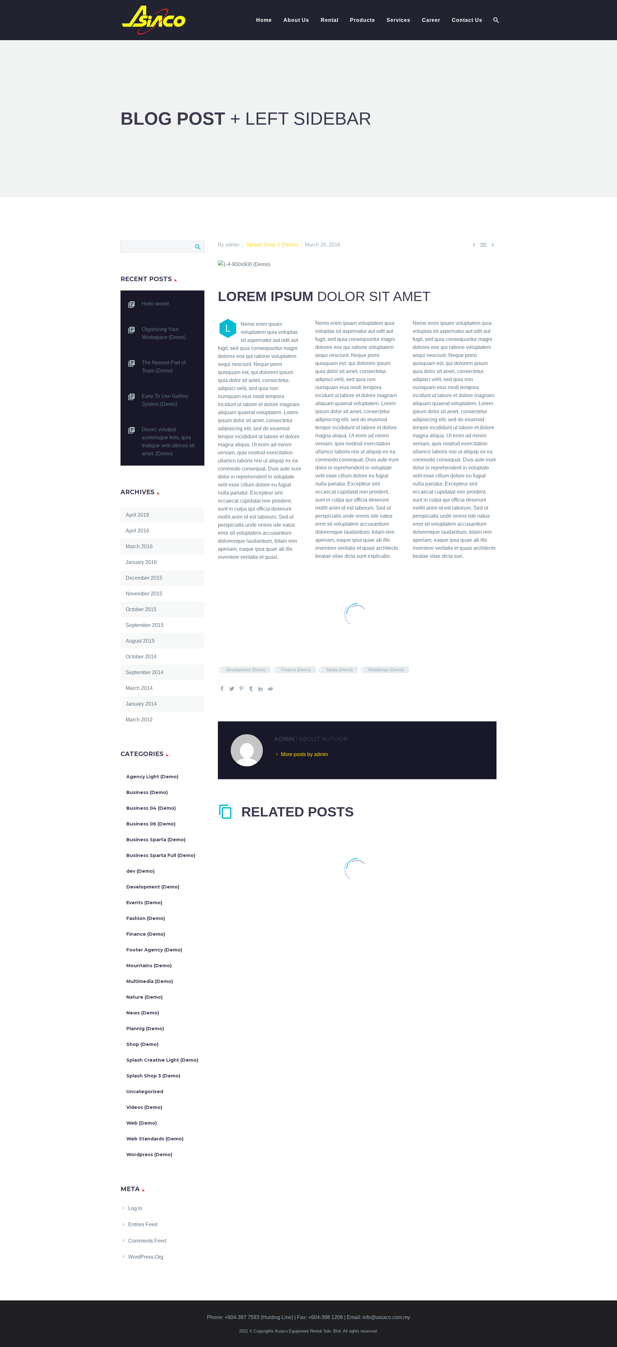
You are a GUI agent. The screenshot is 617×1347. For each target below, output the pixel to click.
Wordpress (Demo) (149, 1154)
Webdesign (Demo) (386, 669)
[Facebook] (222, 688)
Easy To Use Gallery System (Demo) (165, 400)
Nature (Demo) (144, 997)
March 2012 (139, 719)
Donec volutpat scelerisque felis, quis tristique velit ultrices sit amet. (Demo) (168, 441)
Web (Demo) (141, 1123)
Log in (135, 1208)
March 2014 (139, 688)
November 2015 (144, 593)
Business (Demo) (147, 792)
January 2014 (141, 704)
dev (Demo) (140, 871)
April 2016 (137, 530)
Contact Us (467, 20)
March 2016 (139, 546)
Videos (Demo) (144, 1107)
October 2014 (141, 656)
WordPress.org (145, 1257)
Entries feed (142, 1224)
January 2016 (141, 562)
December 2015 (144, 578)
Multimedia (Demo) (149, 981)
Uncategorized (144, 1091)
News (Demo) (142, 1013)
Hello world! (155, 304)
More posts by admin (304, 754)
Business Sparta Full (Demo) (160, 855)
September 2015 (145, 625)
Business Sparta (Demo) (155, 840)
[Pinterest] (241, 688)
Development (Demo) (245, 669)
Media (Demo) (339, 669)
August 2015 (140, 641)
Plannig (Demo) (145, 1028)
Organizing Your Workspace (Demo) (164, 333)
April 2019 (137, 515)
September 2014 (145, 672)
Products (362, 20)
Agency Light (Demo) (152, 777)
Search (197, 247)
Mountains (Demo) (149, 965)
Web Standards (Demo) (154, 1139)
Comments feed (147, 1241)
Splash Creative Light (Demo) (162, 1060)
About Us (296, 20)
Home (264, 20)
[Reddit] (270, 688)
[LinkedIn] (260, 688)
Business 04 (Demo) (151, 808)
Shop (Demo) (142, 1044)
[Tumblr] (251, 688)
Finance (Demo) (296, 669)
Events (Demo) (144, 902)
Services (398, 20)
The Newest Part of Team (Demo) (163, 366)
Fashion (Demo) (145, 918)
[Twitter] (231, 688)
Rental (329, 20)
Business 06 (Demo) (150, 824)
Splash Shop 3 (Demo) (272, 244)
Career (431, 20)
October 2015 (141, 609)
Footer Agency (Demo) (154, 950)
